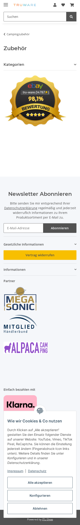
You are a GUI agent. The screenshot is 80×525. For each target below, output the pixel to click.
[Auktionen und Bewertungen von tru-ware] (35, 100)
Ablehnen (40, 508)
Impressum (15, 471)
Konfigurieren (40, 495)
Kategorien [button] (14, 64)
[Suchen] (71, 16)
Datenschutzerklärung (20, 208)
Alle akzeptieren (40, 482)
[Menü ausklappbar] (6, 3)
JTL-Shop (47, 519)
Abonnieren (60, 228)
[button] (55, 4)
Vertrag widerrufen (40, 255)
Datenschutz (37, 471)
